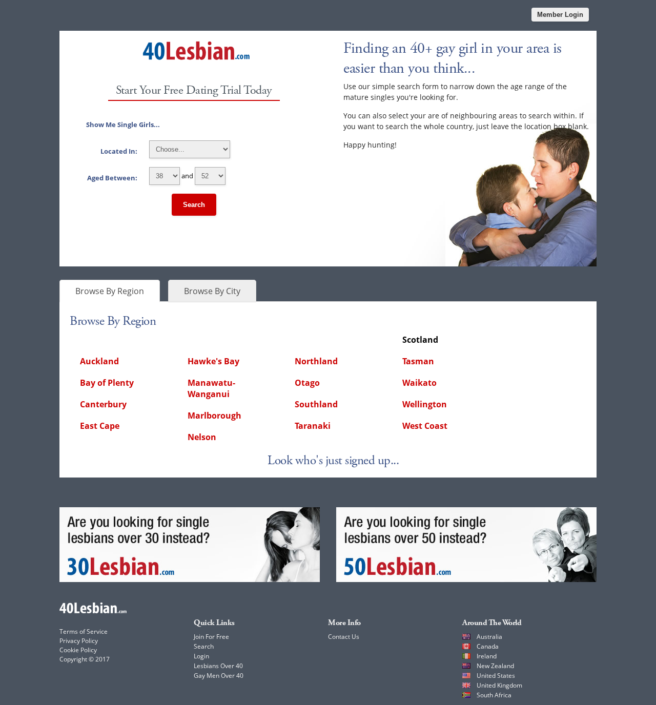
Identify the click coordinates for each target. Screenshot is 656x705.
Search (194, 205)
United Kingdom (499, 685)
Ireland (487, 656)
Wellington (424, 404)
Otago (307, 382)
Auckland (99, 361)
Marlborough (214, 415)
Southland (316, 404)
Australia (489, 636)
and (141, 175)
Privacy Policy (78, 640)
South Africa (494, 695)
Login (201, 656)
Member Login (560, 14)
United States (496, 675)
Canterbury (103, 404)
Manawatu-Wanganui (211, 388)
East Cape (99, 425)
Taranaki (313, 425)
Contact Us (343, 636)
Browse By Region (109, 291)
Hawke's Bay (213, 361)
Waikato (419, 382)
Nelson (202, 437)
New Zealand (495, 665)
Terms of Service (83, 631)
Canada (488, 646)
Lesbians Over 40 (218, 665)
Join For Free (211, 636)
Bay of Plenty (107, 382)
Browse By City (212, 291)
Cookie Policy (78, 650)
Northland (316, 361)
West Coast (424, 425)
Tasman (418, 361)
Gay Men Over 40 (218, 675)
